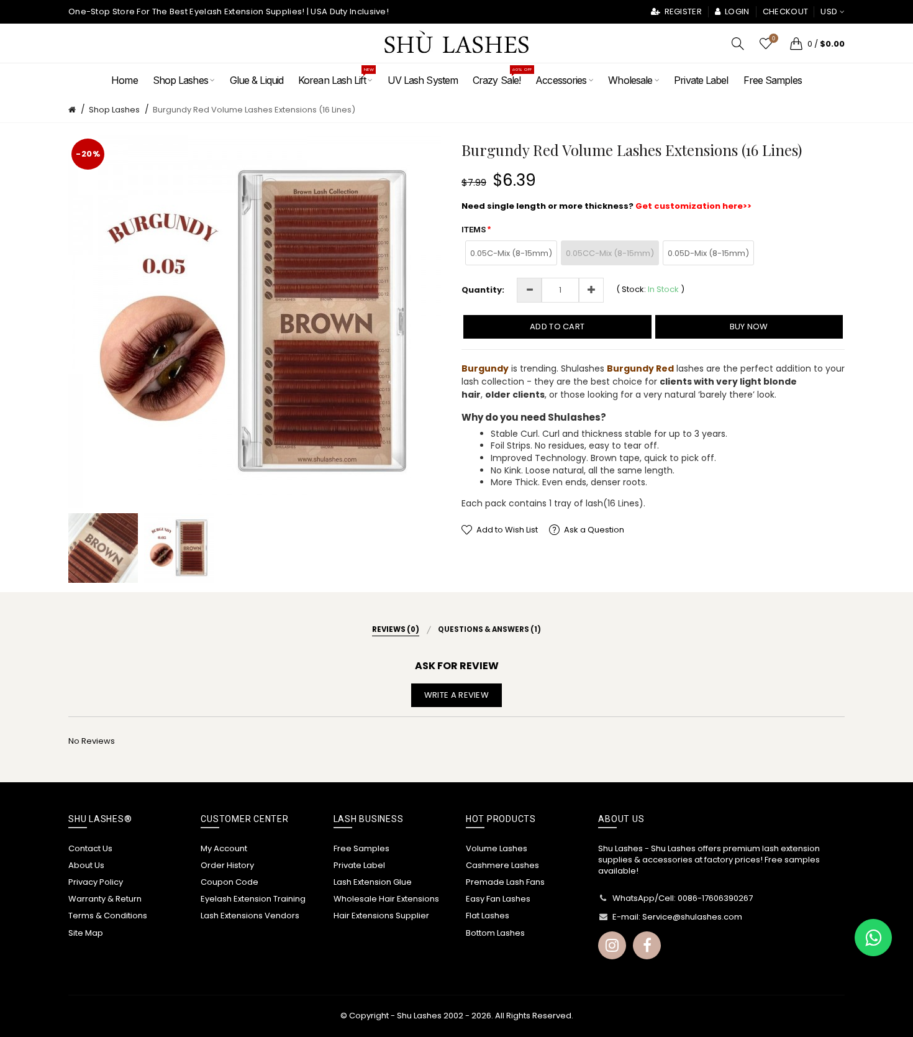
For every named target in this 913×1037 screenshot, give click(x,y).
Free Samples (361, 848)
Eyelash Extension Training (253, 899)
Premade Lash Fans (505, 882)
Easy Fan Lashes (498, 899)
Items (473, 229)
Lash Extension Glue (373, 882)
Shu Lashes (419, 1015)
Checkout (785, 11)
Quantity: (482, 290)
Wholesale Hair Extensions (386, 899)
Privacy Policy (95, 882)
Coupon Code (229, 882)
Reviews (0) (395, 629)
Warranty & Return (105, 899)
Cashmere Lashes (502, 865)
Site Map (85, 933)
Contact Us (90, 848)
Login (736, 11)
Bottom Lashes (495, 933)
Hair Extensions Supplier (381, 915)
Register (682, 11)
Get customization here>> (693, 206)
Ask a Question (594, 530)
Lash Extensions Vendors (250, 915)
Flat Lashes (487, 915)
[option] (103, 548)
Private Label (359, 865)
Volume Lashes (496, 848)
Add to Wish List (507, 530)
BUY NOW (749, 326)
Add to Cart (557, 326)
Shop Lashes (114, 110)
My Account (224, 848)
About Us (86, 865)
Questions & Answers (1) (489, 629)
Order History (227, 865)
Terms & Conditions (107, 915)
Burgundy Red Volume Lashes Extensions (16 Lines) (254, 110)
